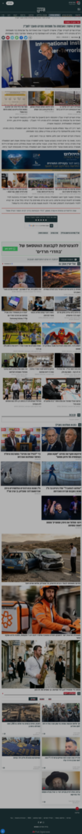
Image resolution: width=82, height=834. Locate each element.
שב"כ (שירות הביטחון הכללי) (70, 233)
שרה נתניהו (54, 233)
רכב (8, 15)
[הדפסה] (12, 37)
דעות (15, 15)
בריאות (22, 15)
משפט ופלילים (42, 15)
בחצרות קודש (67, 15)
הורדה (10, 3)
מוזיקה (31, 15)
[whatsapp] (16, 37)
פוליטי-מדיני (54, 15)
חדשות (77, 15)
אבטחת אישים (43, 233)
